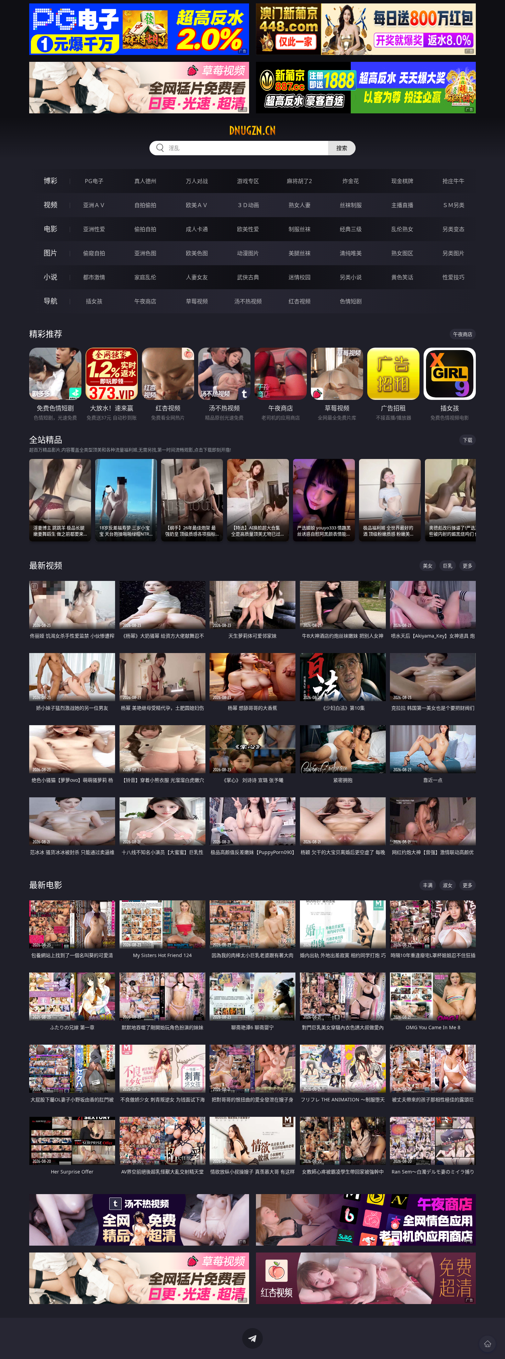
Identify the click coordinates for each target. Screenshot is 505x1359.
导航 (50, 301)
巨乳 (447, 565)
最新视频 (45, 565)
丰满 (428, 885)
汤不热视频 (248, 301)
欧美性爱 (248, 229)
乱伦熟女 (402, 229)
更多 (467, 565)
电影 (50, 229)
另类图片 (453, 253)
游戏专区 (248, 181)
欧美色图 (197, 253)
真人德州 (145, 181)
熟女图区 (402, 253)
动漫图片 (248, 253)
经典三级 (351, 229)
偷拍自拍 (145, 229)
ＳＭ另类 (453, 205)
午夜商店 (145, 301)
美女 (428, 565)
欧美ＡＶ (197, 205)
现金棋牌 (402, 181)
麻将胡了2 (299, 181)
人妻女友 (197, 277)
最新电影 (45, 884)
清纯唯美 (351, 253)
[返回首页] (487, 1344)
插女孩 (94, 301)
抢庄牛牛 (453, 181)
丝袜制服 (351, 205)
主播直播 (402, 205)
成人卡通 (197, 229)
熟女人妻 (300, 205)
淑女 (447, 885)
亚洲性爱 (94, 229)
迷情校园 (300, 277)
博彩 (50, 181)
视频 (50, 205)
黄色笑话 (402, 277)
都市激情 (94, 277)
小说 (50, 277)
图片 (50, 253)
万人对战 (197, 181)
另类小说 (351, 277)
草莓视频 (197, 301)
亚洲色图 (145, 253)
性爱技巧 (453, 277)
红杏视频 (300, 301)
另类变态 (453, 229)
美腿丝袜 (300, 253)
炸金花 (351, 181)
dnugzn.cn (252, 130)
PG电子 (94, 181)
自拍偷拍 (145, 205)
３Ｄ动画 (248, 205)
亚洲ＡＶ (94, 205)
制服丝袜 (300, 229)
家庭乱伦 (145, 277)
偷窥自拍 (94, 253)
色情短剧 (351, 301)
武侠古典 (248, 277)
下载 (467, 440)
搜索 (341, 148)
